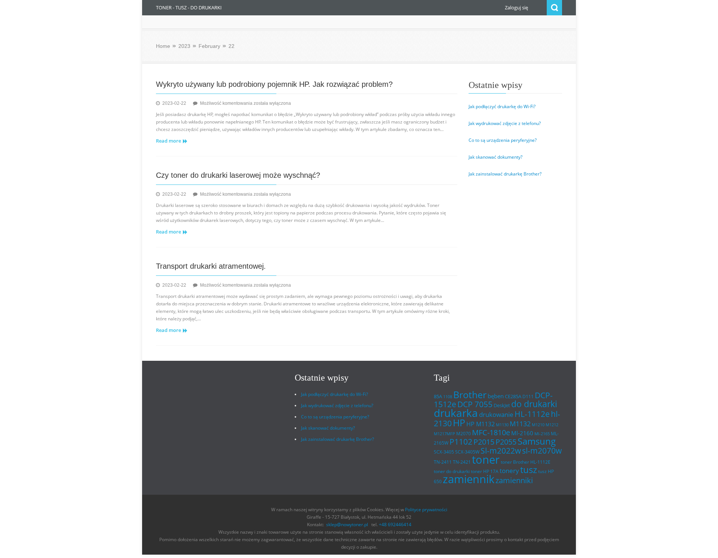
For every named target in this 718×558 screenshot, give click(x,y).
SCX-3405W (467, 452)
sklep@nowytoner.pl (347, 524)
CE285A (513, 396)
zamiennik (468, 479)
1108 (447, 396)
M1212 (552, 424)
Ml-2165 (542, 433)
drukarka (456, 413)
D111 (528, 396)
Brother (470, 394)
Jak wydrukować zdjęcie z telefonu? (505, 123)
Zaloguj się (516, 7)
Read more (168, 140)
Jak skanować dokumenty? (495, 157)
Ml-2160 (522, 433)
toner (486, 459)
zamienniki (514, 480)
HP (459, 423)
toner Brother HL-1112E (525, 462)
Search (554, 7)
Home (163, 46)
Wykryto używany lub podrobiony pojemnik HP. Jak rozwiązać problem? (274, 84)
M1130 (502, 424)
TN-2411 (443, 462)
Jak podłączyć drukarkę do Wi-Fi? (502, 106)
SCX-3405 (444, 452)
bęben (496, 396)
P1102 (460, 441)
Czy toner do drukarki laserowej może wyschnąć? (238, 175)
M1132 (520, 423)
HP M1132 (480, 424)
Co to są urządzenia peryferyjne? (503, 140)
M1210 (538, 424)
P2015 (483, 441)
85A (438, 396)
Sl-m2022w (501, 450)
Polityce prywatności (426, 509)
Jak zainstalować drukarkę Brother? (505, 174)
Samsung (537, 441)
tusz (528, 469)
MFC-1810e (491, 432)
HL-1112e (532, 414)
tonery (509, 470)
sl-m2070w (542, 450)
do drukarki (534, 404)
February (209, 46)
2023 (184, 46)
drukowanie (496, 414)
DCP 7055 (475, 404)
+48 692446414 (395, 524)
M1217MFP (444, 433)
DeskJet (502, 405)
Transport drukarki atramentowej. (211, 266)
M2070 (463, 433)
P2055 (505, 442)
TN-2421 (462, 462)
